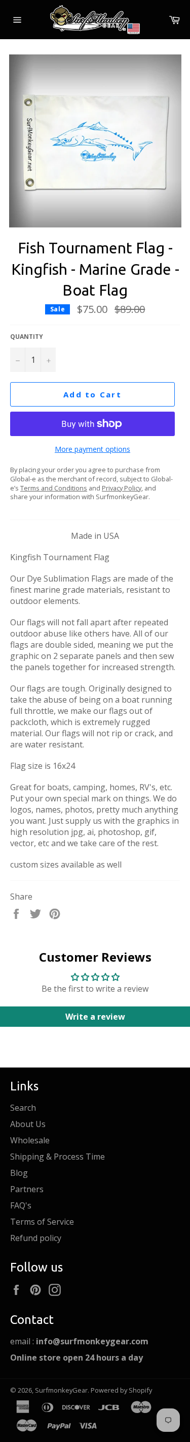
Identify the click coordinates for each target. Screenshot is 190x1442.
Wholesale (30, 1140)
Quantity (26, 337)
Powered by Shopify (121, 1390)
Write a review (95, 1016)
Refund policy (35, 1238)
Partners (27, 1189)
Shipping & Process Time (57, 1156)
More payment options (92, 449)
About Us (28, 1124)
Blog (19, 1172)
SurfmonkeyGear (61, 1390)
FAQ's (20, 1205)
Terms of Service (42, 1221)
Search (23, 1107)
